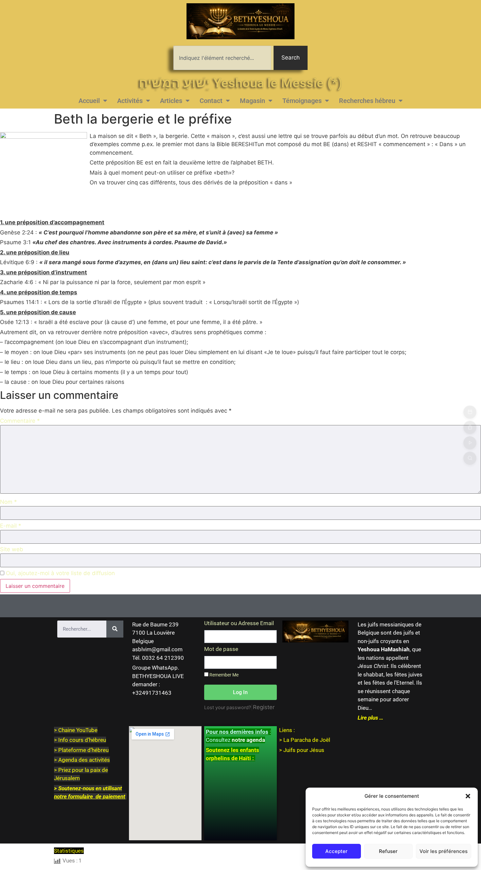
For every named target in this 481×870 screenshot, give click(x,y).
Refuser (388, 851)
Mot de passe (221, 649)
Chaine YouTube (78, 730)
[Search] (114, 629)
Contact (211, 101)
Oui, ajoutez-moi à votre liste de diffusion (59, 573)
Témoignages (302, 101)
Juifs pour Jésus (303, 750)
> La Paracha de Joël (304, 740)
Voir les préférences (443, 851)
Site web (11, 549)
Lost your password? (227, 707)
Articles (171, 101)
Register (264, 707)
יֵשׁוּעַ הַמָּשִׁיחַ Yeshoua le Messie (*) (240, 83)
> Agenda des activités (82, 760)
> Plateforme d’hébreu (81, 750)
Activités (130, 101)
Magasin (252, 101)
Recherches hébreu (367, 101)
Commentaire (20, 421)
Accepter (336, 851)
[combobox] (222, 58)
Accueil (89, 101)
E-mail (10, 526)
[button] (468, 796)
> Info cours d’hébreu (80, 740)
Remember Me (223, 675)
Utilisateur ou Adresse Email (239, 623)
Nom (8, 502)
